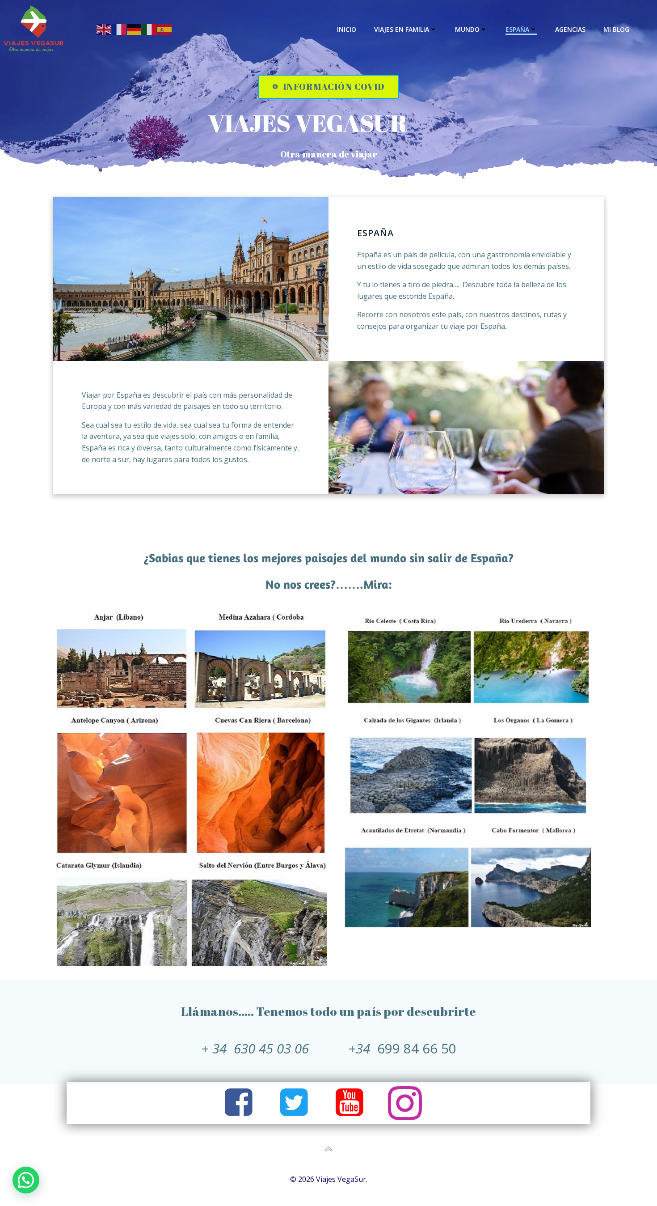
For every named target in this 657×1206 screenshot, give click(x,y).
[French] (119, 29)
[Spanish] (165, 29)
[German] (134, 29)
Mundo (467, 29)
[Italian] (149, 29)
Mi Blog (616, 29)
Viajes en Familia (401, 29)
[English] (104, 29)
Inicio (346, 29)
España (517, 29)
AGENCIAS (570, 29)
